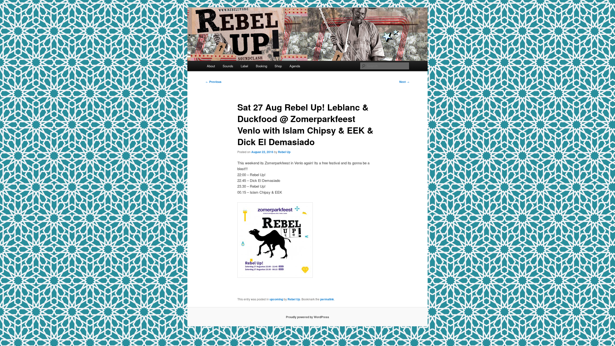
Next (404, 82)
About (211, 66)
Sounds (228, 66)
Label (244, 66)
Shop (278, 66)
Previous (213, 82)
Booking (261, 66)
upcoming (276, 299)
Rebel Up (284, 152)
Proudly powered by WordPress (307, 317)
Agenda (294, 66)
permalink (327, 299)
